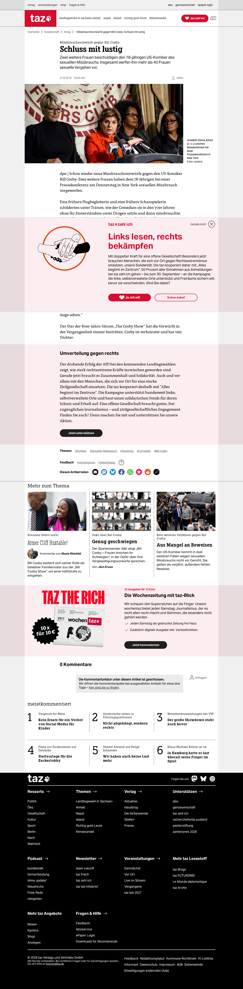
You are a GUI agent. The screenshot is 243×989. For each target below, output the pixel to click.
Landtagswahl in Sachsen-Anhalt (94, 804)
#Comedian (144, 451)
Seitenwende (193, 965)
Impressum (167, 965)
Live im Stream (134, 880)
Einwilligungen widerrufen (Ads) (146, 971)
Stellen (129, 820)
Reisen (32, 924)
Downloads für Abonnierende (97, 941)
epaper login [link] (205, 5)
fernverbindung (38, 874)
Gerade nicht (198, 224)
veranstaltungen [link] (48, 5)
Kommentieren (86, 462)
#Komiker (81, 451)
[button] (213, 18)
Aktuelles (130, 801)
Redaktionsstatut (152, 959)
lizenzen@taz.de (55, 963)
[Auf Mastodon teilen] (104, 472)
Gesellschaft (51, 32)
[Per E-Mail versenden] (95, 472)
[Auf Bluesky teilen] (113, 472)
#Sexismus (127, 451)
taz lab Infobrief (87, 887)
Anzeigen (34, 943)
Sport (32, 826)
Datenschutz (149, 965)
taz (39, 779)
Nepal (80, 813)
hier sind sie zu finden (104, 688)
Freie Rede (35, 893)
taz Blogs (179, 869)
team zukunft (85, 868)
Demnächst (132, 868)
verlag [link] (31, 5)
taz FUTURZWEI (184, 876)
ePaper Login (85, 935)
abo (175, 801)
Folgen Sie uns (180, 779)
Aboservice (84, 929)
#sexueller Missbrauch (104, 451)
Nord (31, 838)
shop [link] (63, 5)
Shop (31, 936)
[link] (81, 18)
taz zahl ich (180, 813)
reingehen (35, 899)
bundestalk (35, 868)
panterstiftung (183, 826)
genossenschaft (184, 807)
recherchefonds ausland (190, 820)
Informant (131, 965)
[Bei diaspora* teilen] (139, 472)
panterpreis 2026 (185, 832)
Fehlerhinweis (107, 462)
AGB (180, 965)
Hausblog (131, 807)
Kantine (33, 930)
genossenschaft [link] (185, 5)
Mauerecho (36, 887)
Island (80, 820)
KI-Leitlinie (205, 959)
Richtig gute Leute (89, 826)
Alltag (67, 32)
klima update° (37, 880)
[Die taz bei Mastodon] (195, 780)
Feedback (83, 923)
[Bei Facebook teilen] (121, 472)
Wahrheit (34, 844)
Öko (30, 807)
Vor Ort (129, 874)
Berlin (32, 832)
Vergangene (133, 887)
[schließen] (211, 224)
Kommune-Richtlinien (181, 959)
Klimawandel (85, 832)
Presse (129, 826)
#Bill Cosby (160, 451)
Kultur (32, 820)
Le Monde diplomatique (190, 882)
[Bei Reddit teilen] (148, 472)
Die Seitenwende (136, 813)
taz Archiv (180, 888)
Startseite (33, 32)
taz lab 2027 (132, 893)
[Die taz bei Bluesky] (203, 780)
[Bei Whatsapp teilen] (130, 472)
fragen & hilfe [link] (77, 5)
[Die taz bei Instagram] (212, 780)
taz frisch (82, 874)
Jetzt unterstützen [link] (81, 433)
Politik (32, 801)
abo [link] (170, 5)
